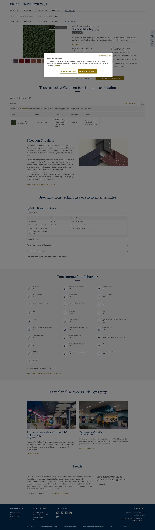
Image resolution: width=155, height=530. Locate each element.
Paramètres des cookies (68, 71)
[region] (78, 65)
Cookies (57, 65)
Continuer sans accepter (104, 55)
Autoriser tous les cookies (87, 71)
